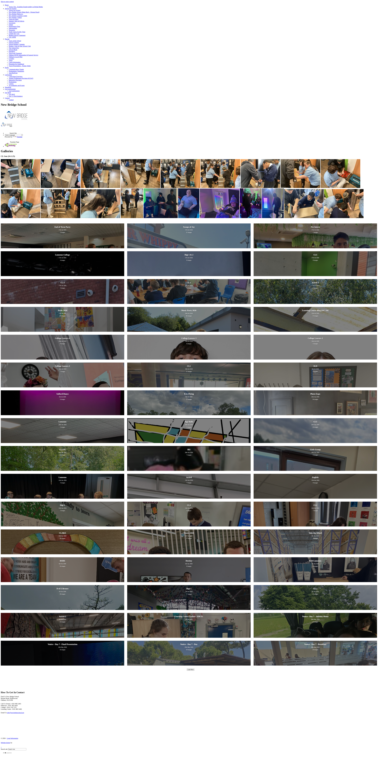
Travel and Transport (15, 53)
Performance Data (14, 26)
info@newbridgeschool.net (15, 713)
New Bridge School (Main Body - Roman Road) (24, 12)
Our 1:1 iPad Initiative (16, 96)
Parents (7, 39)
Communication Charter (16, 69)
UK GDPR (12, 37)
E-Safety (11, 59)
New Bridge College (15, 17)
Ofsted (11, 25)
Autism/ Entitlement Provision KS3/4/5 (21, 78)
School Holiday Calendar (17, 44)
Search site (4, 749)
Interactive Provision (15, 80)
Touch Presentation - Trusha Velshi (20, 66)
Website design (5, 743)
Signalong (8, 87)
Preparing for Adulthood (16, 64)
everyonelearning (10, 89)
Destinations (12, 82)
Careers (11, 84)
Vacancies (12, 30)
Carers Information (15, 62)
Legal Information (12, 738)
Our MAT (8, 92)
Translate (19, 137)
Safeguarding (13, 28)
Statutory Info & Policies (16, 21)
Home (7, 5)
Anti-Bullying (13, 73)
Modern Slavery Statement (17, 35)
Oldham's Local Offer (15, 57)
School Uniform (14, 42)
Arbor (11, 60)
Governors (12, 23)
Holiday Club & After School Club (20, 46)
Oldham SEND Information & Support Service (23, 55)
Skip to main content (7, 1)
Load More (191, 669)
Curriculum (8, 75)
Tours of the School (15, 41)
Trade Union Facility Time (17, 32)
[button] (7, 131)
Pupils (7, 67)
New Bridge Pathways (16, 14)
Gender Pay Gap (14, 33)
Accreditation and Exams (17, 85)
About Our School (10, 8)
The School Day (14, 48)
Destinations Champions (16, 71)
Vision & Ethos (13, 19)
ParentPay (12, 51)
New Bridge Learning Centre (18, 16)
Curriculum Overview (16, 76)
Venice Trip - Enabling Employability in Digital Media (26, 7)
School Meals (13, 50)
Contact (7, 98)
